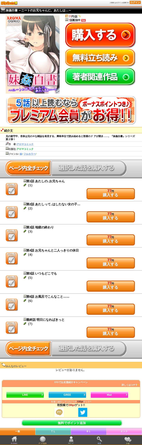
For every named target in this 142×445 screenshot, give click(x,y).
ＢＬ (88, 431)
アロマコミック (25, 144)
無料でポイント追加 (72, 423)
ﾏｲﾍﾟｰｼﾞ (71, 443)
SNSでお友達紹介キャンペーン (95, 383)
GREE (67, 394)
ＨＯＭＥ (14, 443)
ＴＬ (53, 431)
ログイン (135, 2)
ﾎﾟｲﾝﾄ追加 (43, 443)
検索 (99, 443)
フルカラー (30, 154)
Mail (109, 394)
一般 (17, 431)
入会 (128, 443)
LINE (25, 394)
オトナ (124, 431)
